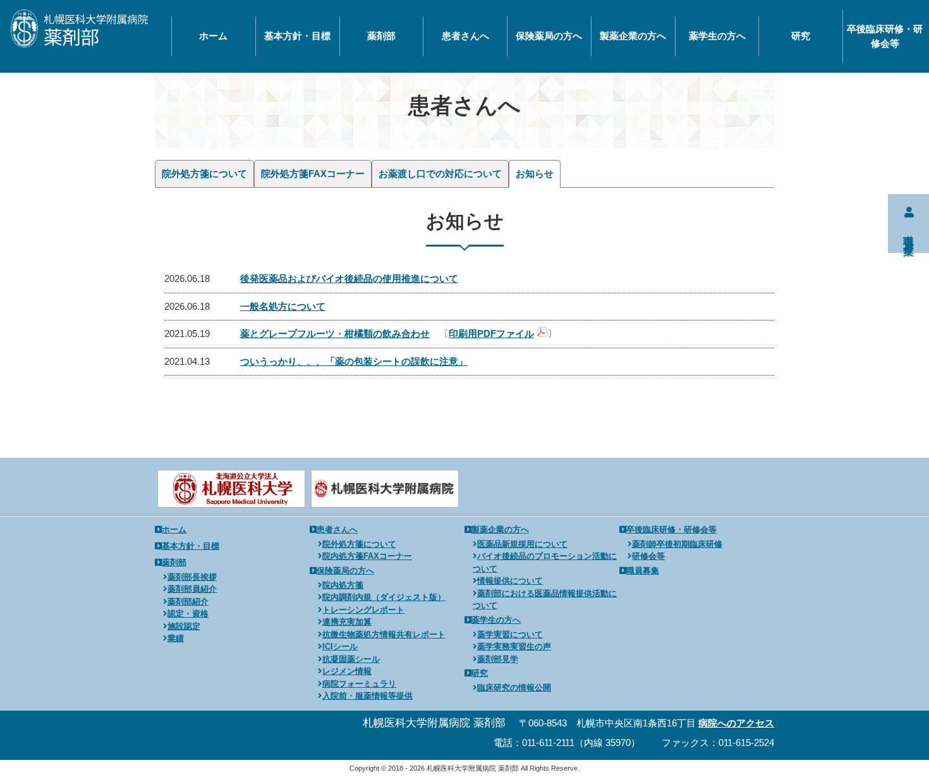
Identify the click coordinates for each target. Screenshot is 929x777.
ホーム (213, 35)
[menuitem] (213, 36)
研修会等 (648, 556)
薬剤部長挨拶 (192, 577)
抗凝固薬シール (351, 659)
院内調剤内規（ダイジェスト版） (384, 597)
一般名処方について (282, 306)
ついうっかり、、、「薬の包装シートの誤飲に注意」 (354, 361)
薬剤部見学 (497, 659)
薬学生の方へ (717, 35)
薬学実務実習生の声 (514, 646)
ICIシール (340, 646)
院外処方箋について (204, 173)
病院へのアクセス (736, 723)
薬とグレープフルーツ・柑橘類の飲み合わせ (335, 333)
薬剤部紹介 (188, 601)
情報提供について (510, 580)
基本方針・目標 (297, 35)
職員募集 (642, 570)
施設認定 (183, 626)
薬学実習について (510, 634)
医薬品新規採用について (522, 544)
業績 (175, 638)
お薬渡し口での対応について (440, 173)
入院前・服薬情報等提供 (367, 696)
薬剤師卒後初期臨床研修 (677, 544)
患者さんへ (465, 35)
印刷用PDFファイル (491, 333)
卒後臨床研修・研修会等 (885, 36)
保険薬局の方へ (549, 35)
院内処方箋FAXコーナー (367, 556)
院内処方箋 (342, 585)
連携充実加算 (347, 622)
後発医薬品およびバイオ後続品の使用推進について (349, 278)
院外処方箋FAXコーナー (313, 173)
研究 (800, 35)
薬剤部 (381, 35)
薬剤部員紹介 (192, 589)
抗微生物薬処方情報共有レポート (384, 634)
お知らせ (535, 173)
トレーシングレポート (363, 610)
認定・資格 (188, 613)
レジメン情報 (347, 671)
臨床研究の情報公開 (514, 687)
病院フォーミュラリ (359, 683)
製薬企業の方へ (633, 35)
